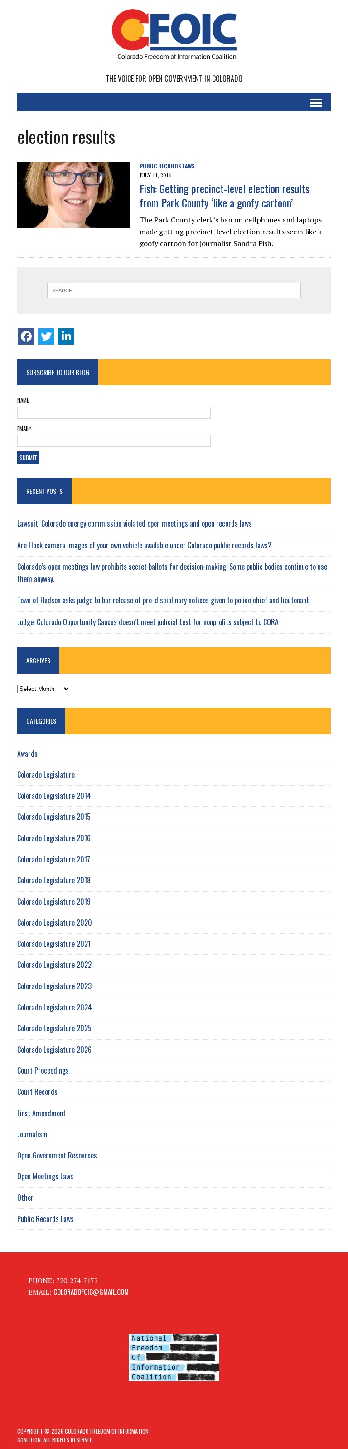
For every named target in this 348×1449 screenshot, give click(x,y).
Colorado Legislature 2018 (54, 880)
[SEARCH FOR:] (174, 290)
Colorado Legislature (46, 774)
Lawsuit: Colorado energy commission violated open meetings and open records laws (134, 523)
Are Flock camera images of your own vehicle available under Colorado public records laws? (144, 545)
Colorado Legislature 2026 (54, 1049)
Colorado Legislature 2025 (54, 1028)
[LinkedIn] (66, 336)
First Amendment (41, 1113)
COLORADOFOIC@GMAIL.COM (91, 1291)
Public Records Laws (167, 166)
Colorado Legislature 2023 (54, 986)
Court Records (37, 1091)
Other (25, 1197)
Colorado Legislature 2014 (54, 795)
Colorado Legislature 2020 (54, 922)
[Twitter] (46, 336)
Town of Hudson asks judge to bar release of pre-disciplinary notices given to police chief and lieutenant (163, 600)
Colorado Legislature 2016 (54, 838)
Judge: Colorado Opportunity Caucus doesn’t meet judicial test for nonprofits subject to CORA (148, 621)
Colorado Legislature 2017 (53, 859)
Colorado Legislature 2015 (54, 816)
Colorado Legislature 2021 (54, 943)
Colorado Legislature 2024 (54, 1007)
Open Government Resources (57, 1155)
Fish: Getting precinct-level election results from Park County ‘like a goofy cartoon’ (224, 195)
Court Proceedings (43, 1070)
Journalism (32, 1134)
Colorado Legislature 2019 (54, 901)
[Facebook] (26, 336)
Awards (27, 753)
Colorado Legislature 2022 (54, 964)
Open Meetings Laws (45, 1176)
